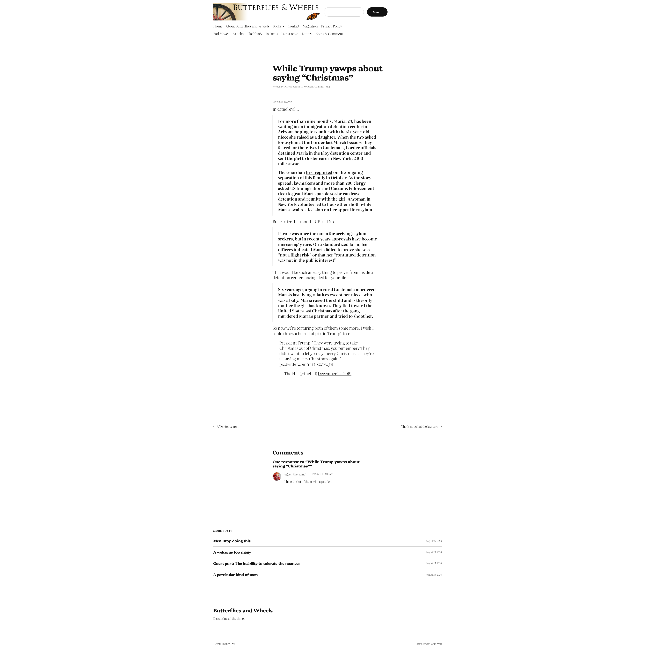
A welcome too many (232, 552)
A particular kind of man (235, 574)
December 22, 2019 (334, 373)
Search (377, 12)
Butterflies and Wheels (243, 610)
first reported (319, 172)
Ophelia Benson (292, 86)
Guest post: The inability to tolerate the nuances (256, 563)
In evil (284, 109)
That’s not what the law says (419, 426)
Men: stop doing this (231, 541)
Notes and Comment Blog (317, 86)
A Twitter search (227, 426)
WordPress (436, 643)
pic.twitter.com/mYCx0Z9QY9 (306, 364)
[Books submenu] (283, 26)
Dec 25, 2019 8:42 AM (322, 473)
